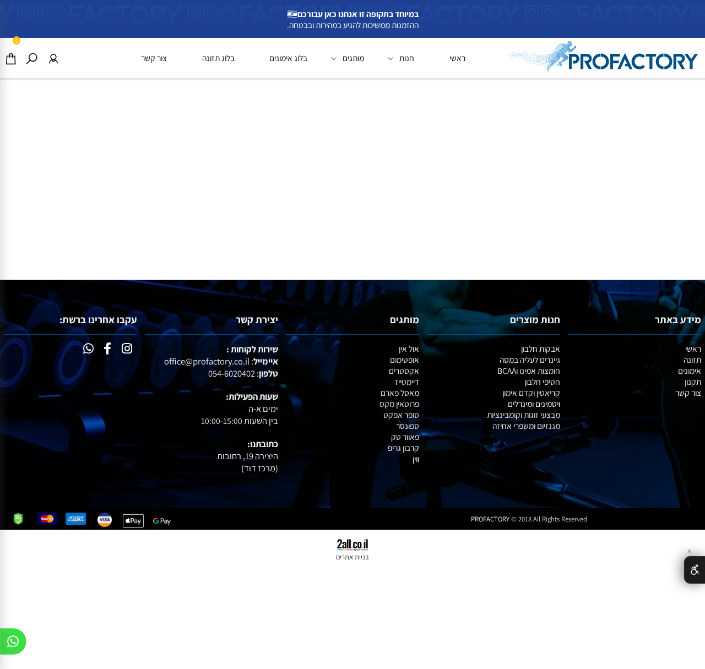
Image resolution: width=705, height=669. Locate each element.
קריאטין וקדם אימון (531, 392)
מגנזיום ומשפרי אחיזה (526, 425)
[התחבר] (52, 58)
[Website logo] (601, 55)
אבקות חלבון (540, 348)
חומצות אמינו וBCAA (528, 370)
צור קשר (154, 57)
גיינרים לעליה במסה (530, 359)
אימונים (689, 370)
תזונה (692, 359)
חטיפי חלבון (542, 381)
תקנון (693, 381)
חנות (406, 57)
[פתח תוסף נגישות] (694, 570)
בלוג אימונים (288, 57)
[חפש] (31, 58)
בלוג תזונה (218, 57)
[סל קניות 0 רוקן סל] (352, 179)
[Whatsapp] (13, 644)
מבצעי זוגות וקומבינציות (523, 414)
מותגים (353, 57)
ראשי (457, 57)
